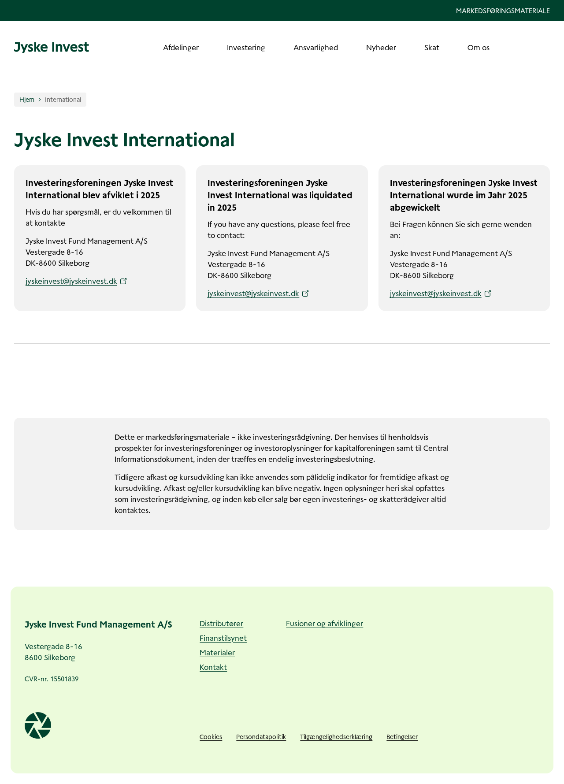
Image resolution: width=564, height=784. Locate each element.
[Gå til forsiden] (51, 47)
